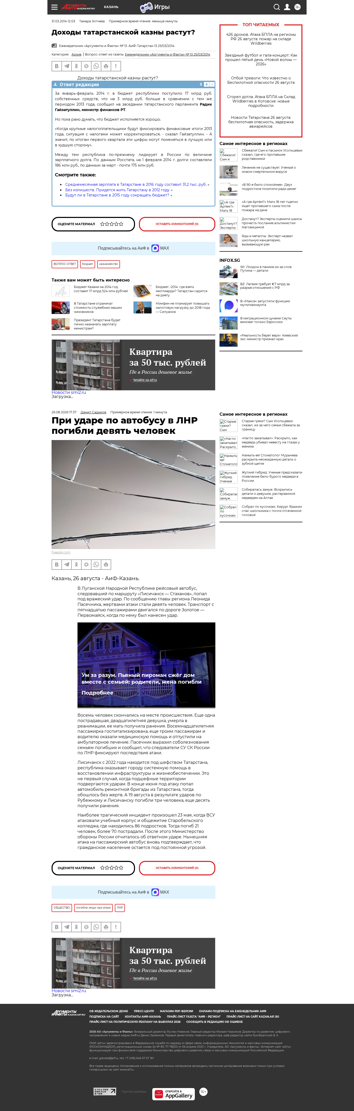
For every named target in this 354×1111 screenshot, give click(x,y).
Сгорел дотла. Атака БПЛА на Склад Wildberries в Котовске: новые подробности (261, 101)
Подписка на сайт (104, 1016)
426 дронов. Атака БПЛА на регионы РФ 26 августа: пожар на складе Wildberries (261, 39)
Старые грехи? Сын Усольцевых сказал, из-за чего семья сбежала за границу (271, 425)
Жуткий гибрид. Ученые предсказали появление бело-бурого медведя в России (272, 476)
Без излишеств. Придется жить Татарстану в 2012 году (117, 190)
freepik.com (61, 552)
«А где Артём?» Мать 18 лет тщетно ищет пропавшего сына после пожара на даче (270, 206)
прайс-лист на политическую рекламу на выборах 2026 (134, 1022)
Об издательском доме (108, 1011)
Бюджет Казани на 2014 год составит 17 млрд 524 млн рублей (101, 289)
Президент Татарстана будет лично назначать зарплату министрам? (97, 324)
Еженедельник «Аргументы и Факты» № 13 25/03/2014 (167, 54)
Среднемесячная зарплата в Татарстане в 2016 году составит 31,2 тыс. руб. (135, 184)
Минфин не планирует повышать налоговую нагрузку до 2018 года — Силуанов (183, 307)
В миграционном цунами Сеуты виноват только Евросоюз (266, 320)
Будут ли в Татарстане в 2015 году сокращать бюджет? (117, 195)
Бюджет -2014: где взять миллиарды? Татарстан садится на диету (181, 291)
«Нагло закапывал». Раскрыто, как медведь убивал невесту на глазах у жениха (271, 442)
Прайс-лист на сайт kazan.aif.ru (252, 1016)
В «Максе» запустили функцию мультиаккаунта (265, 303)
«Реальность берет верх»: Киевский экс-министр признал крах (269, 337)
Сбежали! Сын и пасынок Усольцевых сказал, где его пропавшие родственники (272, 154)
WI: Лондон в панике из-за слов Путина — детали (266, 268)
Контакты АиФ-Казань (143, 1016)
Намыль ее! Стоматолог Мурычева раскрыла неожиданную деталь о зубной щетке (270, 459)
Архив (76, 54)
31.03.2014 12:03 (63, 21)
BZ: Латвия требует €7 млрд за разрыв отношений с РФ (265, 286)
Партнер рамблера (134, 1091)
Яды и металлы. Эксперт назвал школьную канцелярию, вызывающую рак (267, 240)
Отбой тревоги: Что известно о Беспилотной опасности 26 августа (261, 80)
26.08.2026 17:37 (64, 412)
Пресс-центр (144, 1011)
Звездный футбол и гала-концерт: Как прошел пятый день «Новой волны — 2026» (261, 59)
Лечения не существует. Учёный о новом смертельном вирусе (269, 170)
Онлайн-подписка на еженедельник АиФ (232, 1011)
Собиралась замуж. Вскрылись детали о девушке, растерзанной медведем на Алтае (268, 494)
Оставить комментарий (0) (177, 224)
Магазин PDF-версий (176, 1011)
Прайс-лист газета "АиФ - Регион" (194, 1016)
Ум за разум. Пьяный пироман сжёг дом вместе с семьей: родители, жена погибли (142, 678)
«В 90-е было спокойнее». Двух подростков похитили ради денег (269, 187)
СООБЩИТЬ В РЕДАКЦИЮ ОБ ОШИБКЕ (214, 1022)
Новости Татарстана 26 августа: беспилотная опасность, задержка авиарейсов (261, 122)
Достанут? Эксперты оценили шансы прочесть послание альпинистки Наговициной (272, 223)
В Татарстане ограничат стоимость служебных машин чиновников (98, 307)
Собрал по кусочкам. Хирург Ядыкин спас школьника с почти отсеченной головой (272, 511)
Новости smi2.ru (69, 392)
